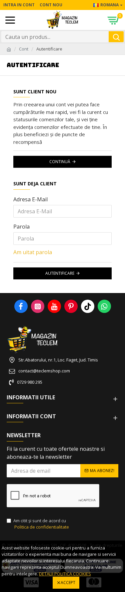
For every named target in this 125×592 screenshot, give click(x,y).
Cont (23, 49)
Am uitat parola (32, 252)
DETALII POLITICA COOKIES (65, 574)
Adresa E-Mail (30, 199)
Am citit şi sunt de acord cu (41, 524)
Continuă (59, 161)
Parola (21, 226)
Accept (68, 582)
